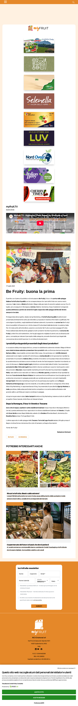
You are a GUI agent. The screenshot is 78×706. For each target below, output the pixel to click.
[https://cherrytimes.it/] (39, 195)
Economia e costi (13, 453)
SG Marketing (22, 437)
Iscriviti (39, 606)
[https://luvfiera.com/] (39, 140)
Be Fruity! (11, 437)
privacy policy (38, 600)
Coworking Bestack (14, 504)
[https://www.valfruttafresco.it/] (39, 84)
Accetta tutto (39, 692)
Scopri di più (10, 210)
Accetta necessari (39, 697)
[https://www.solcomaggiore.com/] (39, 65)
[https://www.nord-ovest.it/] (39, 158)
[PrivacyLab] (13, 687)
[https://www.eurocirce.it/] (39, 47)
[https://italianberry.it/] (39, 177)
